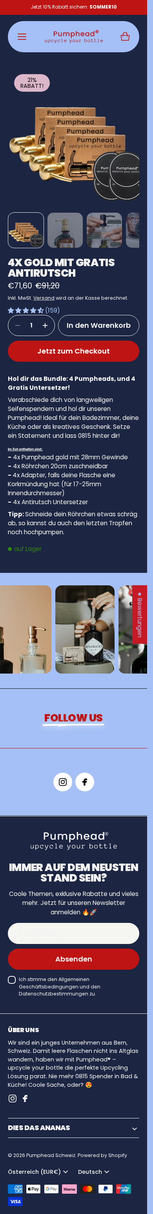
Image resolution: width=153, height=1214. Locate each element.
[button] (125, 36)
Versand (44, 292)
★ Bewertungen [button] (140, 614)
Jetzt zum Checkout (73, 345)
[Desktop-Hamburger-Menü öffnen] (22, 36)
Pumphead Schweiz (50, 1149)
